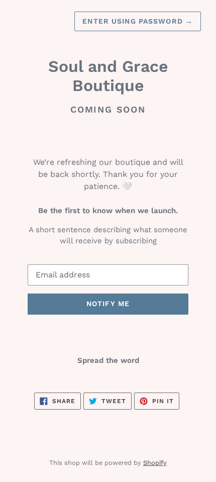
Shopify (155, 462)
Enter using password (137, 21)
